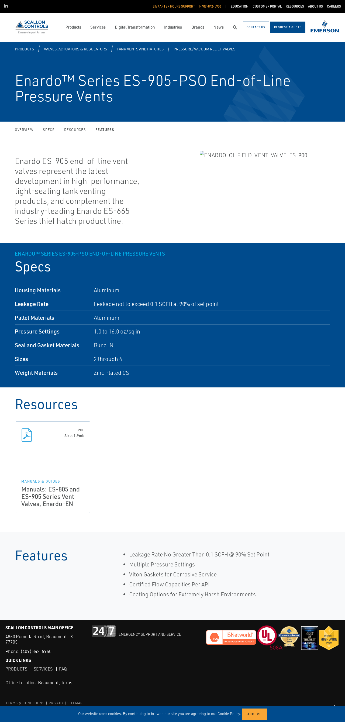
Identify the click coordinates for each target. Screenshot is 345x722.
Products (24, 49)
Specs (48, 130)
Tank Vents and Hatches (140, 49)
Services (43, 669)
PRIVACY (56, 703)
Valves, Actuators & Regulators (75, 49)
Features (104, 129)
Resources (75, 130)
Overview (24, 130)
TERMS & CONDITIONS (25, 703)
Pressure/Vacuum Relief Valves (204, 49)
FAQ (63, 669)
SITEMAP (74, 703)
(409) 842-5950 (35, 651)
